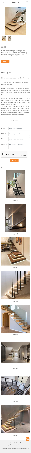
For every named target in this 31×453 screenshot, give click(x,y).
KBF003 (15, 301)
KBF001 (15, 234)
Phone (3, 139)
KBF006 (15, 402)
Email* (3, 128)
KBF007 (15, 435)
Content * (4, 144)
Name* (3, 134)
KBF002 (15, 267)
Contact (12, 445)
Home (7, 443)
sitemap (20, 445)
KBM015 (15, 200)
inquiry (5, 61)
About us (23, 443)
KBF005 (15, 368)
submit (14, 160)
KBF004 (15, 335)
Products (15, 443)
